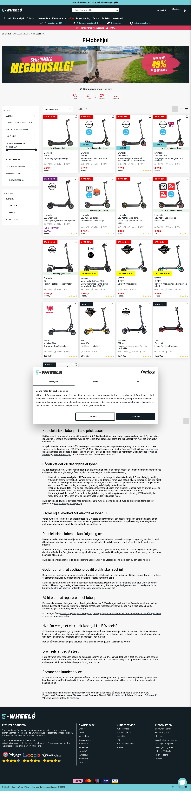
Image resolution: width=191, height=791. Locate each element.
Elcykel (10, 199)
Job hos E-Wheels (163, 751)
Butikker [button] (106, 18)
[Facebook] (179, 787)
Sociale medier (85, 740)
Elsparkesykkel (80, 695)
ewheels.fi (83, 751)
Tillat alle (135, 416)
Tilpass (93, 416)
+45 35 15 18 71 (124, 732)
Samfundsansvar (163, 729)
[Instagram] (173, 787)
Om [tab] (137, 381)
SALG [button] (71, 18)
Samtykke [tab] (53, 381)
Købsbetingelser (162, 732)
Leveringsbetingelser (164, 744)
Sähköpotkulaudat (115, 695)
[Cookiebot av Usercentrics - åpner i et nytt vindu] (143, 372)
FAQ (119, 740)
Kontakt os (122, 736)
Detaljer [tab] (95, 381)
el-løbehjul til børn (62, 454)
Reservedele (12, 219)
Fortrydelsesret (161, 755)
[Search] (117, 10)
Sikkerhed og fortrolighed (166, 740)
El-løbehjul (12, 206)
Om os (82, 729)
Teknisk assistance (125, 744)
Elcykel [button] (7, 18)
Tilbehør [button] (30, 18)
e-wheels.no (84, 744)
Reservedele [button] (43, 18)
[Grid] (186, 109)
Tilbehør (10, 212)
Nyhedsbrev (84, 736)
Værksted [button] (118, 18)
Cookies (158, 759)
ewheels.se (83, 747)
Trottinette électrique (69, 698)
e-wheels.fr (83, 755)
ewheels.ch (83, 759)
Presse (120, 747)
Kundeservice (123, 729)
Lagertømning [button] (83, 18)
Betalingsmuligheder (164, 747)
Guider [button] (96, 18)
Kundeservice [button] (59, 18)
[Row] (181, 109)
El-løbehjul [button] (18, 18)
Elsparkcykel (48, 695)
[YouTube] (185, 787)
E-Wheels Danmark (21, 34)
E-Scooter (149, 695)
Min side (82, 732)
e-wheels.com (85, 762)
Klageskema (160, 736)
